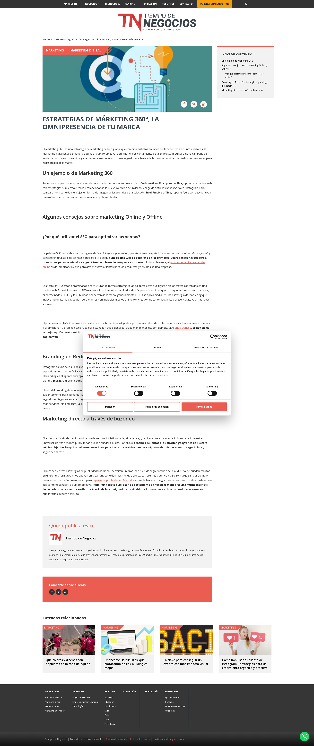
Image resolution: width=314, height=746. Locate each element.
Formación (150, 3)
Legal (107, 710)
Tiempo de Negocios (81, 538)
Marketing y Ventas (53, 697)
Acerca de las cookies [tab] (206, 347)
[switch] (138, 393)
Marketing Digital (65, 39)
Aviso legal (170, 710)
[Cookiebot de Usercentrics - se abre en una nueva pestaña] (212, 336)
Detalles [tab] (157, 347)
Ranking (130, 3)
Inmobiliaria (110, 706)
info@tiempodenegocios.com (168, 739)
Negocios (91, 3)
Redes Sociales (52, 706)
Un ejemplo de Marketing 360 (237, 60)
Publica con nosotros (214, 3)
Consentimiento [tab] (108, 347)
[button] (304, 736)
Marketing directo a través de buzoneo (242, 90)
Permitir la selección (157, 406)
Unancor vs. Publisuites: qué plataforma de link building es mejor (126, 664)
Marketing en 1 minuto (55, 710)
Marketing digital (52, 702)
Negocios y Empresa (81, 697)
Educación (109, 702)
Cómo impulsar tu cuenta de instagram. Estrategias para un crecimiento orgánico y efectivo (245, 664)
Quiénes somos (172, 697)
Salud (107, 719)
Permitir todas (204, 406)
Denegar (110, 406)
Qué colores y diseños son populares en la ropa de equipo (68, 662)
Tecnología (112, 3)
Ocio (107, 715)
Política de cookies (140, 739)
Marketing (71, 3)
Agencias (109, 697)
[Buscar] (246, 4)
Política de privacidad (117, 739)
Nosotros (168, 3)
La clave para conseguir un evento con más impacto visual (185, 662)
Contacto (186, 3)
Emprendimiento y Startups (85, 702)
